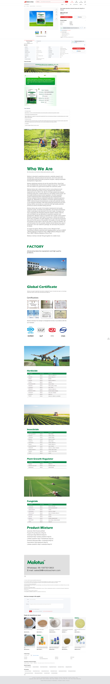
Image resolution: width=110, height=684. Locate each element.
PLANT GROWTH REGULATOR (44, 658)
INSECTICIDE (72, 657)
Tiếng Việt (74, 678)
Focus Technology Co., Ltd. (49, 680)
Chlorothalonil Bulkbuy (54, 673)
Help (70, 4)
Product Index (69, 677)
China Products (38, 677)
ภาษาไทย (69, 678)
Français (44, 678)
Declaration (64, 680)
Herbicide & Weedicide (36, 666)
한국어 (62, 678)
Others (71, 658)
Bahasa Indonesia (79, 678)
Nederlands (56, 678)
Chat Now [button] (79, 51)
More (25, 674)
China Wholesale (51, 677)
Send (30, 611)
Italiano (51, 678)
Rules (85, 4)
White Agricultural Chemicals (38, 673)
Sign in (85, 2)
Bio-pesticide (41, 657)
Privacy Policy (67, 680)
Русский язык (47, 678)
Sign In (62, 37)
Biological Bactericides (69, 666)
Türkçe (72, 678)
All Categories (27, 4)
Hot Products (33, 677)
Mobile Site (73, 677)
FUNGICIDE (25, 658)
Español (38, 678)
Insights (77, 677)
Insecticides (25, 657)
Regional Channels (65, 677)
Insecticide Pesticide (47, 673)
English (35, 678)
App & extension (75, 4)
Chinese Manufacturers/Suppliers (45, 677)
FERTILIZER (56, 658)
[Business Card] (84, 44)
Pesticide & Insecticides (28, 666)
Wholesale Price (56, 677)
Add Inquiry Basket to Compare (41, 36)
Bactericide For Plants (61, 666)
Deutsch (53, 678)
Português (40, 678)
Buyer (66, 4)
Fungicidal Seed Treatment (52, 666)
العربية (59, 678)
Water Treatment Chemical (43, 666)
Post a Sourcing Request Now (47, 611)
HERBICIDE (56, 657)
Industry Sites (60, 677)
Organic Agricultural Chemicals (29, 673)
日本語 (64, 678)
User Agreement (60, 680)
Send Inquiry (79, 48)
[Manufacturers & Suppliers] (28, 2)
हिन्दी (66, 678)
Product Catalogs (36, 655)
